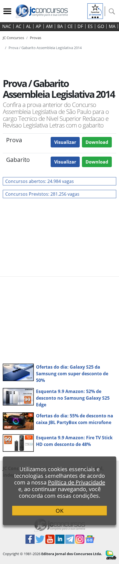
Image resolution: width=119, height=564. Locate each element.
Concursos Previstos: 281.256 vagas (42, 194)
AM (49, 26)
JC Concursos (13, 37)
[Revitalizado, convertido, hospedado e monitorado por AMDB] (111, 555)
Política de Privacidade (76, 482)
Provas (35, 37)
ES (90, 26)
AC (18, 26)
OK (59, 510)
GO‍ (100, 26)
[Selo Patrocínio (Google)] (95, 10)
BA (60, 26)
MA (112, 26)
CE (70, 26)
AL (28, 26)
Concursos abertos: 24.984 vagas (39, 181)
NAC (6, 26)
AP (38, 26)
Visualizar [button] (65, 142)
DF (80, 26)
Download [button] (97, 142)
